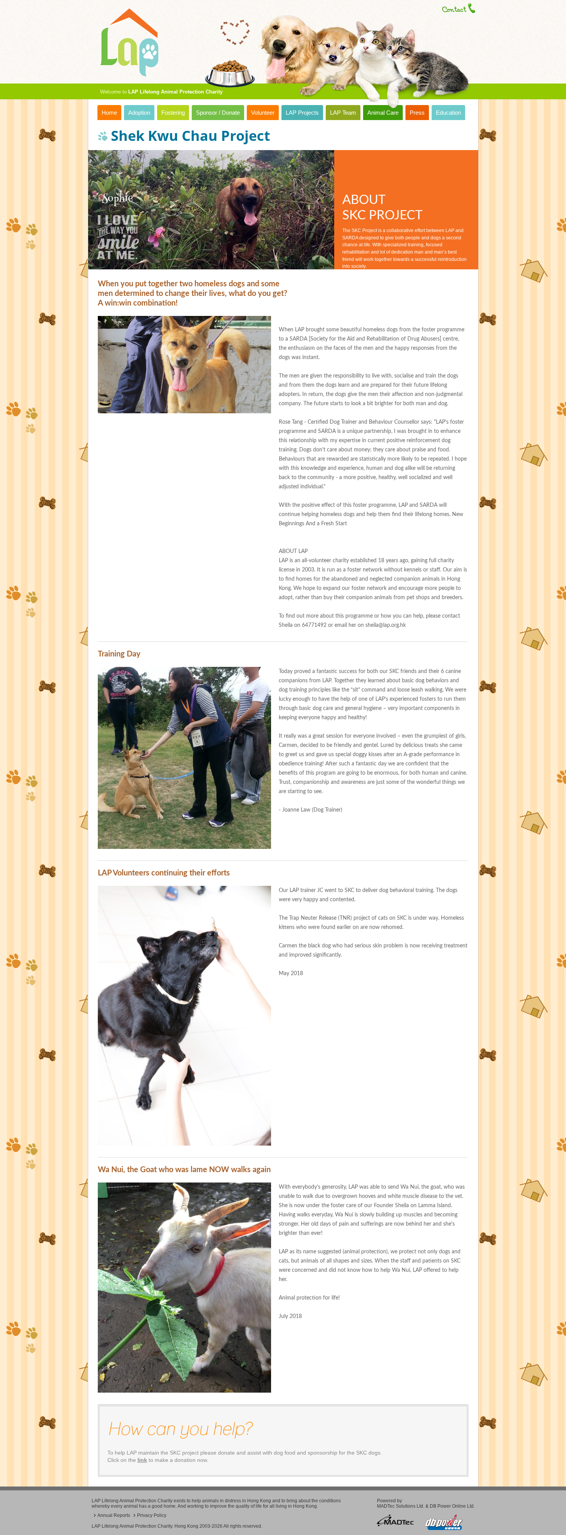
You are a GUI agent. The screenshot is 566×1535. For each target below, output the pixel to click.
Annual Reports (113, 1515)
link (142, 1460)
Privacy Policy (151, 1515)
